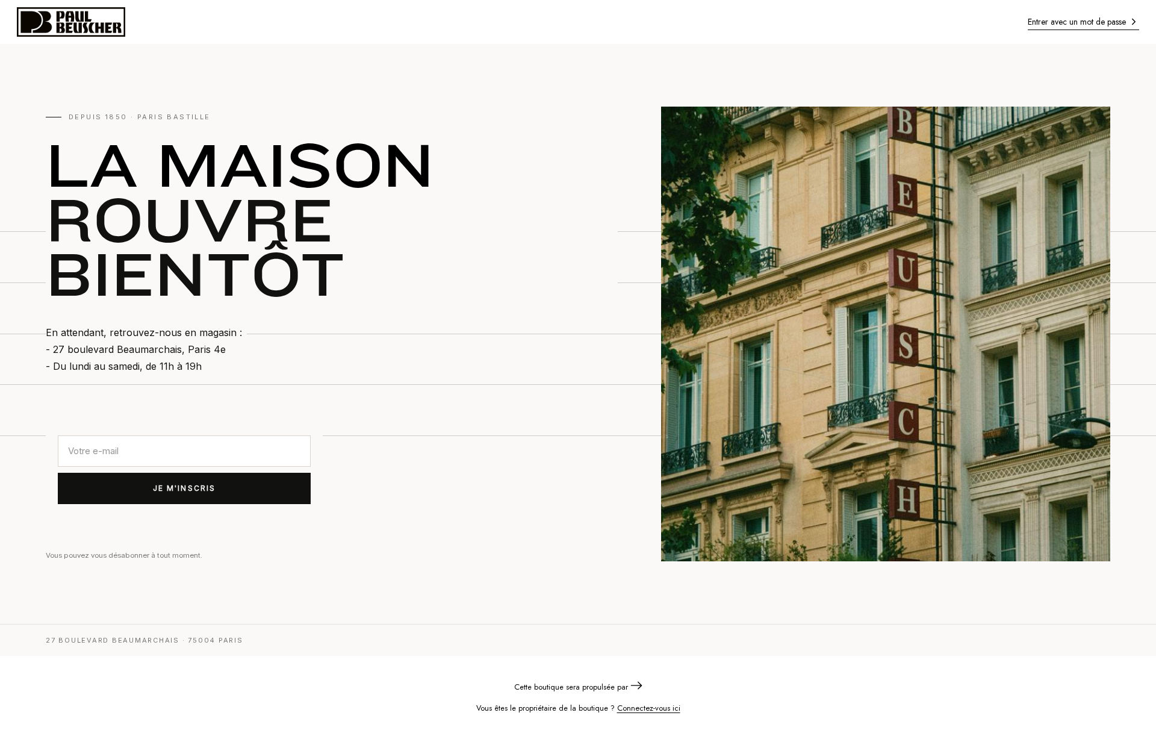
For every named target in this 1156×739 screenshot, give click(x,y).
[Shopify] (636, 687)
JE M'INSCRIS (184, 488)
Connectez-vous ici (648, 708)
